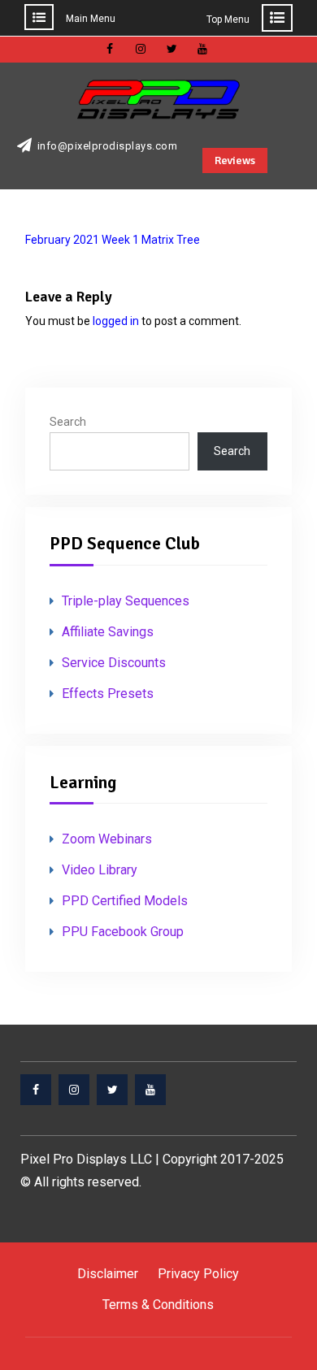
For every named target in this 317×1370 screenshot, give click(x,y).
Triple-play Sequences (125, 601)
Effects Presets (108, 693)
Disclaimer (107, 1273)
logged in (116, 320)
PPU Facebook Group (123, 931)
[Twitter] (112, 1089)
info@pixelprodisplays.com (107, 146)
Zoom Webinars (107, 839)
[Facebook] (35, 1089)
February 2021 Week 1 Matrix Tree (112, 239)
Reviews (235, 160)
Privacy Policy (198, 1273)
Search (68, 421)
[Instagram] (74, 1089)
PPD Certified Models (125, 900)
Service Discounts (114, 662)
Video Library (99, 870)
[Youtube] (150, 1089)
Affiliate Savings (108, 631)
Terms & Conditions (158, 1304)
